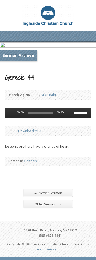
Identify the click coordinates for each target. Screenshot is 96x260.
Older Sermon (48, 204)
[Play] (11, 112)
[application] (48, 113)
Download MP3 (29, 130)
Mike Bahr (48, 94)
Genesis (30, 161)
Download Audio (14, 131)
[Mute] (69, 112)
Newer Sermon (48, 192)
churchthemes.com (47, 249)
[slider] (81, 112)
